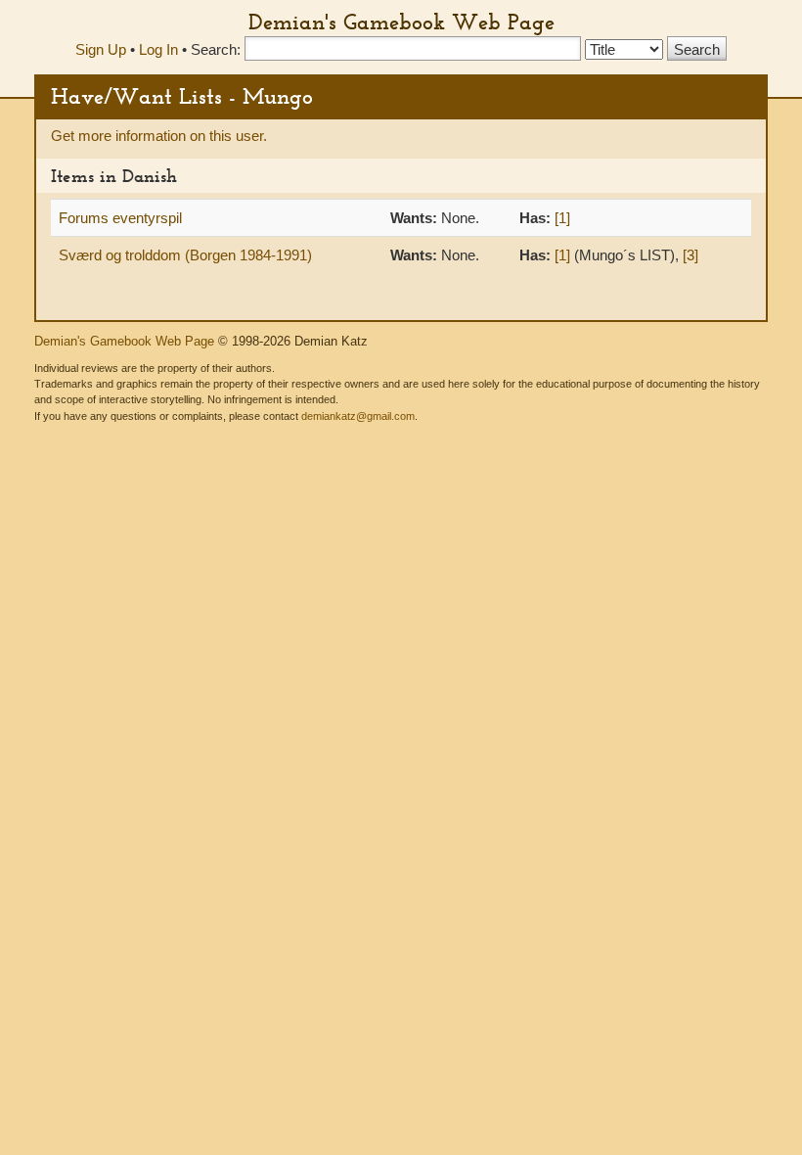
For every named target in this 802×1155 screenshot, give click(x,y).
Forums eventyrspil (120, 217)
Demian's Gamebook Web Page (401, 21)
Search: (216, 49)
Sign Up (100, 49)
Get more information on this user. (159, 135)
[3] (690, 255)
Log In (158, 49)
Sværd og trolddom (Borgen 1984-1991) (185, 255)
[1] (562, 217)
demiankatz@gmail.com (358, 416)
